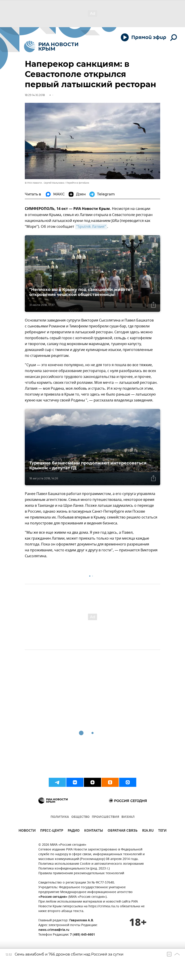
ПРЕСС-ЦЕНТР (51, 831)
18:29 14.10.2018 (35, 95)
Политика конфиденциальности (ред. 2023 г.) (74, 868)
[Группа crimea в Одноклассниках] (110, 782)
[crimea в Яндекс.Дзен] (92, 782)
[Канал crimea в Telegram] (57, 782)
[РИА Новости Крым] (51, 46)
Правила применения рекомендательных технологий (81, 873)
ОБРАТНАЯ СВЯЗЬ (123, 831)
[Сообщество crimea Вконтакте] (74, 782)
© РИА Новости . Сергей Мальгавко (44, 183)
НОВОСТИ (27, 831)
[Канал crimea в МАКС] (127, 782)
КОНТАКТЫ (93, 831)
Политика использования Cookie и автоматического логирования (91, 864)
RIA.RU (148, 831)
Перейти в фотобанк (77, 183)
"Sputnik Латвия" (91, 226)
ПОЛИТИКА (60, 817)
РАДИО (74, 831)
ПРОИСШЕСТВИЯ (105, 817)
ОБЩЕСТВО (80, 817)
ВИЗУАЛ (127, 817)
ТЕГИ (162, 831)
